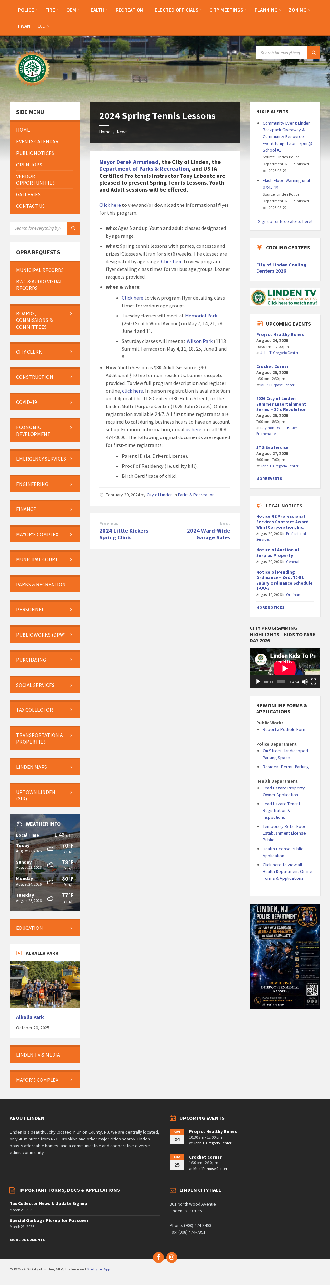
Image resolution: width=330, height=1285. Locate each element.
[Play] (258, 681)
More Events (269, 478)
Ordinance (295, 594)
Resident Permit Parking (286, 766)
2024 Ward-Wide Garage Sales (208, 534)
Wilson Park (200, 341)
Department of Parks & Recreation (144, 168)
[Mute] (305, 681)
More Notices (270, 607)
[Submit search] (313, 52)
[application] (285, 668)
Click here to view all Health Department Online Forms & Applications (287, 871)
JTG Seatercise (272, 447)
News (122, 132)
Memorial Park (201, 315)
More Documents (27, 1239)
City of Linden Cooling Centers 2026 (281, 268)
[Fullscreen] (313, 681)
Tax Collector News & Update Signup (48, 1203)
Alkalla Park (30, 1017)
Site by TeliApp (98, 1269)
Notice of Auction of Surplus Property (277, 552)
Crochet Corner (272, 366)
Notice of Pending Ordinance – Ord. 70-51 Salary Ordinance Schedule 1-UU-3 (284, 580)
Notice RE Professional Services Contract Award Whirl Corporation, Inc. (282, 521)
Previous (108, 523)
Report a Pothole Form (284, 729)
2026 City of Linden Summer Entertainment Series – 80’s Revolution (281, 404)
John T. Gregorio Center (279, 352)
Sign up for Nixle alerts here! (285, 221)
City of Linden (160, 494)
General (292, 561)
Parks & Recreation (196, 494)
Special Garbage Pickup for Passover (49, 1220)
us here (193, 429)
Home (105, 132)
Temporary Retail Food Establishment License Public (284, 833)
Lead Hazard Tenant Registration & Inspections (281, 810)
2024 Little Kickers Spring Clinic (123, 534)
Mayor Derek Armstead (129, 162)
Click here (110, 205)
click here (132, 390)
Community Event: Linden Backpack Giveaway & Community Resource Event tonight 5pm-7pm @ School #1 (287, 136)
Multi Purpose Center (277, 384)
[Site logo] (32, 89)
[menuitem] (26, 9)
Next (225, 523)
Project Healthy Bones (280, 334)
